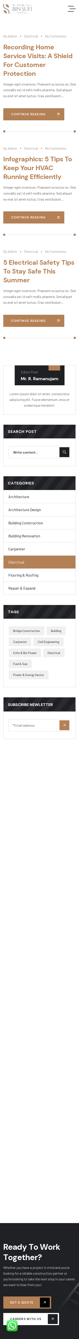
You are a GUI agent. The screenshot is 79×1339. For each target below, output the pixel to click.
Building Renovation (24, 536)
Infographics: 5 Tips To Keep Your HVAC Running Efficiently (37, 168)
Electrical (31, 36)
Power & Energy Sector (28, 675)
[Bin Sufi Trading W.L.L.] (17, 9)
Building (56, 631)
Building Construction (25, 523)
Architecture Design (24, 509)
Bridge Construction (26, 631)
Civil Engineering (48, 642)
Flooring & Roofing (23, 575)
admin (12, 36)
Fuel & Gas (20, 664)
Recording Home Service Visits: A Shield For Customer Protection (38, 60)
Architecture (18, 496)
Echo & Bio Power (25, 653)
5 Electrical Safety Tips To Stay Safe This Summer (38, 271)
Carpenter (16, 549)
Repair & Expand (21, 588)
